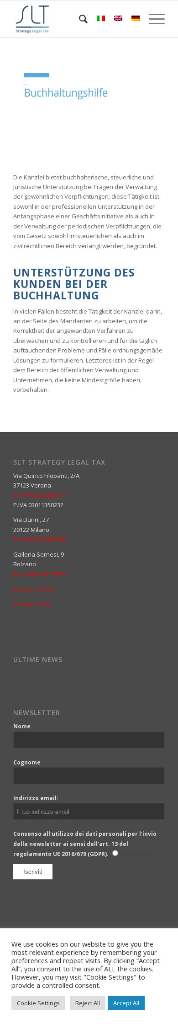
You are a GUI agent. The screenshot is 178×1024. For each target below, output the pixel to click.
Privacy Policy (32, 604)
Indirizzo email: (35, 798)
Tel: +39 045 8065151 (40, 495)
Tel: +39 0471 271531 (40, 574)
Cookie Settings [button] (38, 1003)
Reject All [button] (87, 1003)
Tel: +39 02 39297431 (40, 539)
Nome (22, 726)
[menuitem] (79, 18)
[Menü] (152, 18)
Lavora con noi (33, 589)
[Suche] (79, 18)
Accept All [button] (126, 1003)
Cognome (27, 762)
